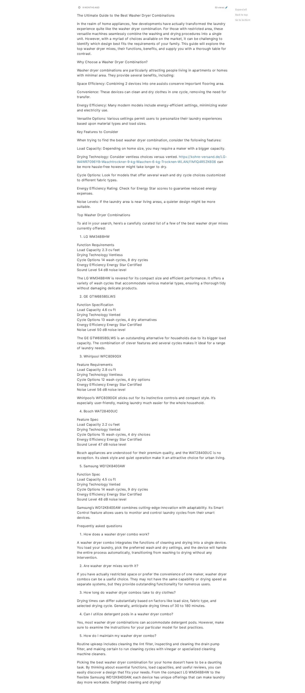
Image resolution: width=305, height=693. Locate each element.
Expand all (241, 9)
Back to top (241, 14)
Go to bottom (242, 19)
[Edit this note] (226, 7)
